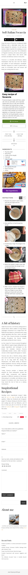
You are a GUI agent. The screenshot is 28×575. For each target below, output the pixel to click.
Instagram (17, 406)
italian (10, 413)
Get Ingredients (12, 191)
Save (22, 417)
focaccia (4, 413)
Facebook (8, 406)
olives (15, 413)
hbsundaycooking (7, 417)
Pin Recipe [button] (15, 126)
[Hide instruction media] (24, 198)
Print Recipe (20, 39)
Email (3, 441)
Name (4, 434)
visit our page (11, 397)
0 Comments (18, 35)
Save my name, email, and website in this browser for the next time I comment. (12, 460)
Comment (4, 470)
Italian (14, 29)
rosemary (21, 413)
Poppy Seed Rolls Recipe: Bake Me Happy (11, 551)
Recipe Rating (5, 464)
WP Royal (17, 572)
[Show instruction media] (20, 198)
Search (23, 503)
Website (4, 449)
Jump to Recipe (10, 39)
